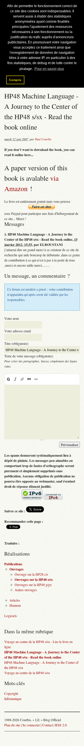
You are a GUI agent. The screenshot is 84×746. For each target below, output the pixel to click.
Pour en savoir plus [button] (49, 69)
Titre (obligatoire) (16, 343)
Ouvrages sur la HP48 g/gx (33, 584)
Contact (47, 725)
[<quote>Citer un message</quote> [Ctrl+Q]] (29, 379)
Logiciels (10, 615)
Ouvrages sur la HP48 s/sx (34, 579)
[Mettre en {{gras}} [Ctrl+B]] (8, 379)
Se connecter (31, 725)
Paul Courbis (43, 139)
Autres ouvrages (26, 590)
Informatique (13, 698)
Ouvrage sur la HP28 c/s (31, 574)
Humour (15, 605)
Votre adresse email (17, 331)
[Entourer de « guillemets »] (36, 379)
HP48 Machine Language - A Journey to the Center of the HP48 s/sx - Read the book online (42, 654)
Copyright (11, 693)
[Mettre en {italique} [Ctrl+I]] (15, 379)
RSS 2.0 (61, 725)
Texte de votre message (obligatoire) (28, 356)
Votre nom (11, 318)
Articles (14, 600)
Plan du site (12, 725)
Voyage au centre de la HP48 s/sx (27, 672)
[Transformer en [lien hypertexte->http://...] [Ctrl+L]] (22, 379)
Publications (13, 563)
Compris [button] (15, 80)
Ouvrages (16, 569)
